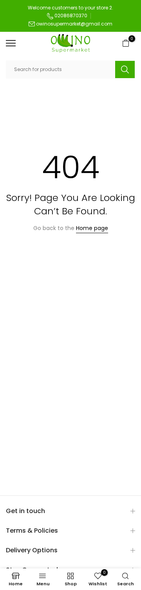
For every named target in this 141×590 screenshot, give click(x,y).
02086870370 (70, 15)
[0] (125, 43)
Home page (92, 228)
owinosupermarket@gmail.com (74, 23)
